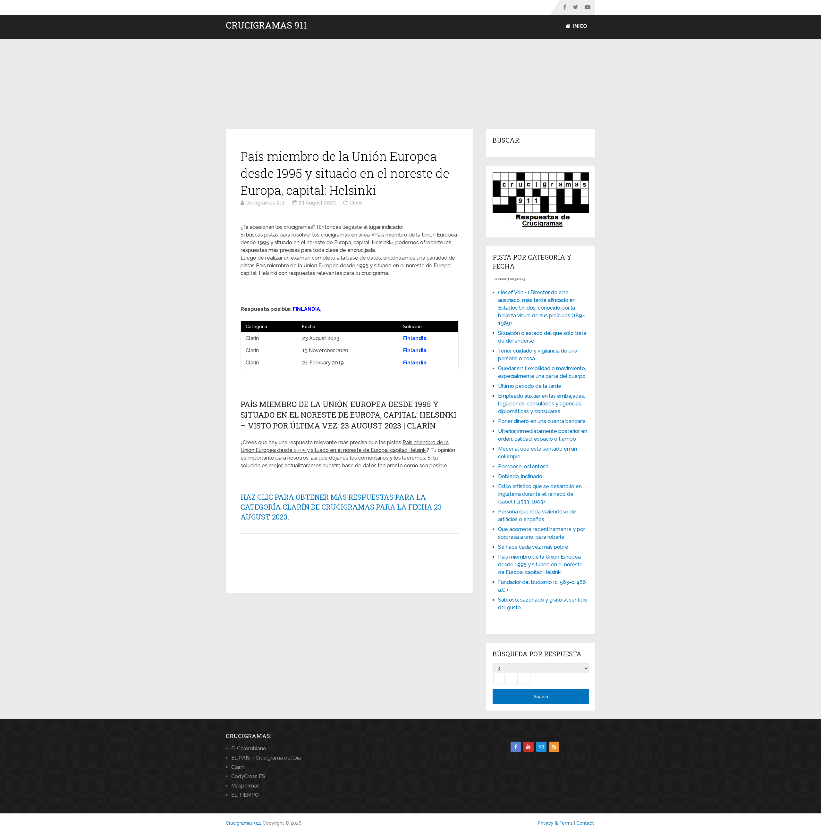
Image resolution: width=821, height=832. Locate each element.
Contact (585, 823)
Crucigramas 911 (266, 25)
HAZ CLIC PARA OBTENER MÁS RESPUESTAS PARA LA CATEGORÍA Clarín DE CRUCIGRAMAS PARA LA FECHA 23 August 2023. (341, 506)
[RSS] (554, 747)
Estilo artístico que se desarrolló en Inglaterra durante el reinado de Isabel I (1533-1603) (540, 494)
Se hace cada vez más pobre (533, 547)
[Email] (541, 747)
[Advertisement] (410, 84)
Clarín (237, 767)
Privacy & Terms (555, 823)
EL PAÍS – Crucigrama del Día (266, 758)
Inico (579, 26)
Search (541, 696)
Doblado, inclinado (520, 476)
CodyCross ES (248, 776)
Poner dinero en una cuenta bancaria (542, 421)
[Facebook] (516, 747)
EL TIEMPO (245, 795)
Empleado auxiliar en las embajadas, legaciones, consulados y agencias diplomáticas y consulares (541, 403)
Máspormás (245, 786)
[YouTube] (528, 747)
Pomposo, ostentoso (523, 466)
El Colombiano (248, 748)
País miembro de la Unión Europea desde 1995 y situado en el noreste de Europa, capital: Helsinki (540, 564)
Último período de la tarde (529, 386)
